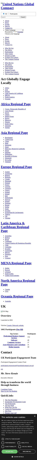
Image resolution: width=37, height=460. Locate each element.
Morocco (8, 120)
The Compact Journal (12, 59)
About (7, 21)
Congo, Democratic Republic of (15, 109)
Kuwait (7, 270)
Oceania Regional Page (17, 296)
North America (10, 97)
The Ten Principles (11, 400)
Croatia (7, 179)
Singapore (8, 158)
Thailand (8, 162)
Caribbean (8, 241)
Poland (7, 201)
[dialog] (18, 437)
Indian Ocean (9, 116)
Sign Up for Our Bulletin (9, 391)
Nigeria (7, 122)
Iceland (7, 192)
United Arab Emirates (12, 275)
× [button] (34, 416)
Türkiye (7, 214)
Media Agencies (14, 347)
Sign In (7, 26)
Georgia (7, 186)
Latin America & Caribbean (14, 93)
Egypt (7, 113)
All (6, 14)
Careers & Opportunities (13, 409)
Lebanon (8, 272)
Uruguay (8, 258)
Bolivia (7, 238)
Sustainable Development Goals (15, 402)
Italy (6, 196)
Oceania (7, 99)
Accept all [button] (9, 451)
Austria (7, 172)
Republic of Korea (11, 156)
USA (6, 291)
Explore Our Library (11, 57)
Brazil (7, 239)
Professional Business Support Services (14, 337)
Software (14, 340)
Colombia (8, 247)
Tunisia (7, 127)
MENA (7, 95)
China (7, 141)
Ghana (7, 114)
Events (7, 24)
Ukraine (7, 218)
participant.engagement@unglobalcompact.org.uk (17, 365)
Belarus (7, 175)
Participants (13, 14)
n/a (2, 369)
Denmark (8, 181)
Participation (9, 52)
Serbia (7, 207)
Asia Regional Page (14, 133)
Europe (7, 91)
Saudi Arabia (9, 274)
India (6, 143)
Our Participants (10, 404)
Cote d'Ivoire (9, 111)
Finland (7, 183)
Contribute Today (6, 389)
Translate (20, 32)
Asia (6, 90)
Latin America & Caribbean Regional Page (15, 227)
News (7, 22)
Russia (7, 205)
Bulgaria (7, 177)
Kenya (7, 118)
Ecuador (7, 249)
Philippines (8, 154)
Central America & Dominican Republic (18, 243)
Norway (7, 199)
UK (6, 216)
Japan (7, 147)
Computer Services (14, 342)
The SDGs (8, 50)
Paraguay (8, 254)
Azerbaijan (8, 174)
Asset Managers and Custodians (14, 345)
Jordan (7, 268)
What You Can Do (11, 407)
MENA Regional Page (16, 263)
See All (19, 329)
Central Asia (9, 139)
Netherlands (9, 198)
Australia (8, 301)
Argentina (8, 236)
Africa (7, 88)
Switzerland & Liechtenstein (14, 212)
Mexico (7, 252)
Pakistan (7, 152)
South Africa (9, 124)
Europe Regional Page (16, 167)
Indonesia (8, 145)
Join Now (8, 411)
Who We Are (9, 48)
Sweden (7, 211)
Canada (7, 289)
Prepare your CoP (11, 413)
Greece (7, 190)
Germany (8, 188)
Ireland (7, 194)
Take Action (9, 54)
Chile (6, 245)
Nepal (7, 150)
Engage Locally (10, 55)
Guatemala (8, 251)
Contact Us (8, 28)
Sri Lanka (8, 160)
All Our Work (9, 405)
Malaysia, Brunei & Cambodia (15, 149)
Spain (7, 209)
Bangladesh (9, 138)
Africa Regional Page (16, 104)
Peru (6, 256)
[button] (18, 457)
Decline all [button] (27, 451)
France (7, 185)
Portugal (7, 203)
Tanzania (8, 126)
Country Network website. (15, 325)
